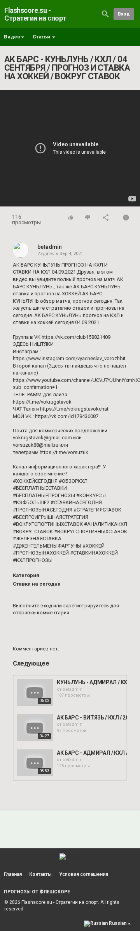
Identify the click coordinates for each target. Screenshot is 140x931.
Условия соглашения (83, 874)
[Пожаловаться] (126, 218)
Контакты (40, 874)
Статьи (42, 37)
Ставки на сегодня (37, 584)
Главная (13, 874)
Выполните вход (32, 606)
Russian (118, 923)
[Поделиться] (106, 218)
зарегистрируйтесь (86, 606)
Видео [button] (12, 37)
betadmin (49, 247)
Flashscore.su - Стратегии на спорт (35, 14)
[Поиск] (105, 14)
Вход (124, 14)
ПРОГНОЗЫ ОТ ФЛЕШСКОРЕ (37, 892)
